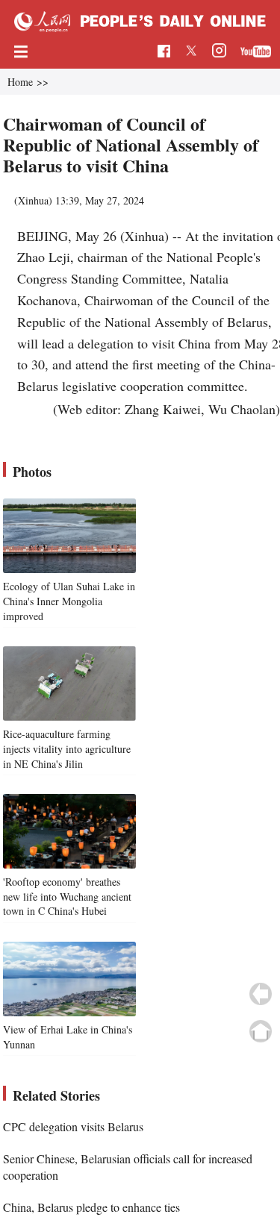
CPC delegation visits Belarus (73, 1126)
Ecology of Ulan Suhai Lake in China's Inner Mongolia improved (69, 600)
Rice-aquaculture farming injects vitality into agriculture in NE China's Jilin (67, 748)
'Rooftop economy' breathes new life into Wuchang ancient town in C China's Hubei (67, 896)
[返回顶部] (260, 1031)
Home (20, 82)
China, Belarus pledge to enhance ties (91, 1207)
